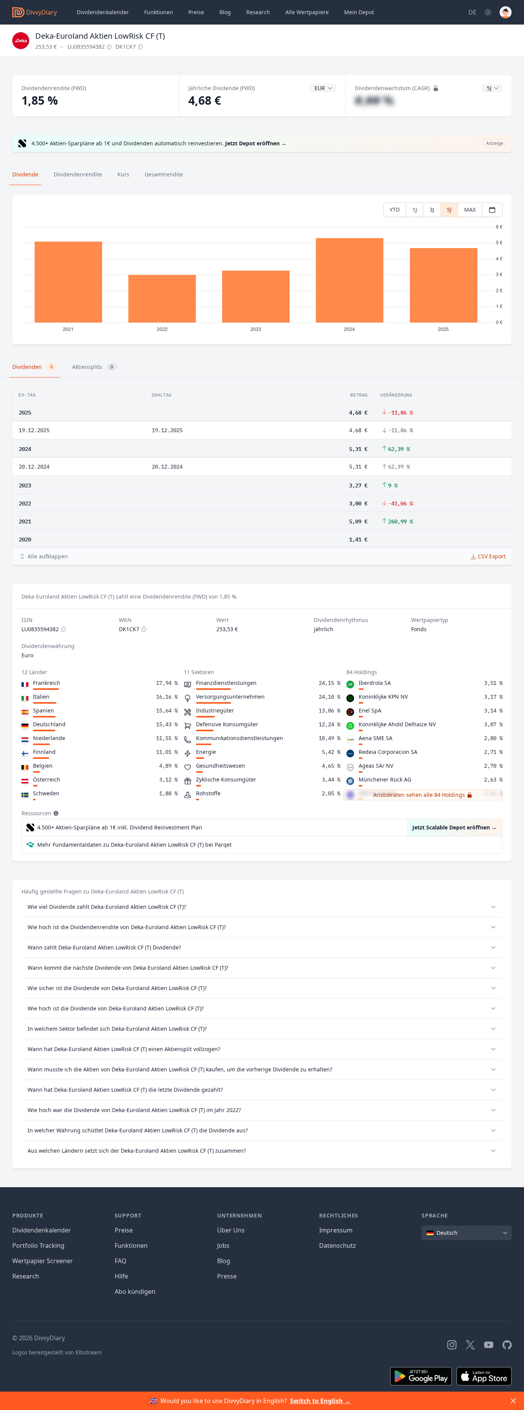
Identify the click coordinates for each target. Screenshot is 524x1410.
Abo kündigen (135, 1291)
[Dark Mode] (488, 12)
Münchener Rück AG (385, 779)
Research (25, 1276)
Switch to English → (320, 1401)
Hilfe (121, 1276)
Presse (227, 1276)
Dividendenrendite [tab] (78, 174)
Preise (196, 12)
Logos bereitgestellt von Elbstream (57, 1352)
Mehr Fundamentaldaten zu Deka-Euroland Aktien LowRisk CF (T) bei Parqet (134, 844)
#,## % (374, 100)
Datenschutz (337, 1245)
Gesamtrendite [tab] (164, 174)
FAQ (121, 1261)
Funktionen (158, 12)
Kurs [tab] (123, 174)
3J (432, 209)
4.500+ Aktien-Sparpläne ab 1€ (119, 827)
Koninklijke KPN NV (383, 696)
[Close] (513, 1400)
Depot (359, 12)
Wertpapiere (307, 12)
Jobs (223, 1245)
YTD (395, 209)
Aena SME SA (375, 738)
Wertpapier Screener (42, 1261)
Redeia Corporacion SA (388, 751)
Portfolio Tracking (38, 1245)
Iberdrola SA (375, 682)
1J (414, 209)
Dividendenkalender (103, 12)
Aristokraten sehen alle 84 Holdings (419, 794)
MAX (470, 209)
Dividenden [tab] (32, 366)
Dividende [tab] (25, 174)
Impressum (336, 1230)
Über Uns (231, 1230)
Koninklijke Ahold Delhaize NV (397, 724)
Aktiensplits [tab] (92, 366)
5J (449, 209)
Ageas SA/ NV (376, 765)
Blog (223, 1261)
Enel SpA (370, 710)
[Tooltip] (55, 813)
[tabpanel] (262, 270)
